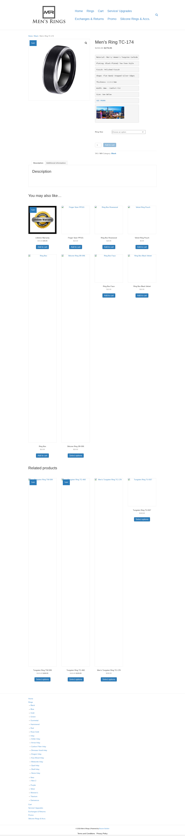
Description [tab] (38, 163)
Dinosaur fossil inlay (39, 750)
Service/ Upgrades (119, 11)
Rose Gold (35, 732)
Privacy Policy (102, 833)
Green (33, 717)
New (32, 777)
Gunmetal (34, 720)
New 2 (33, 781)
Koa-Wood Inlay (37, 758)
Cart (101, 11)
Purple (33, 785)
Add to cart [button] (42, 247)
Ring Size (99, 132)
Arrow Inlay (35, 743)
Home (79, 11)
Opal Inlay (35, 765)
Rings (90, 11)
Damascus (35, 800)
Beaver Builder (104, 828)
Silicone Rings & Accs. (135, 19)
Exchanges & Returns (89, 19)
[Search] (155, 15)
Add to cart (110, 145)
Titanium (34, 796)
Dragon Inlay (36, 754)
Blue (32, 709)
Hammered (35, 724)
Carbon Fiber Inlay (38, 747)
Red (32, 728)
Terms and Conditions (86, 833)
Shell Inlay (35, 769)
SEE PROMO (100, 101)
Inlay (32, 736)
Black (36, 36)
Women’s (34, 793)
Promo (112, 19)
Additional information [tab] (56, 163)
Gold (32, 713)
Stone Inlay (35, 773)
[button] (86, 43)
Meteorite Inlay (37, 762)
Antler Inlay (35, 739)
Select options (75, 455)
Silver (33, 789)
